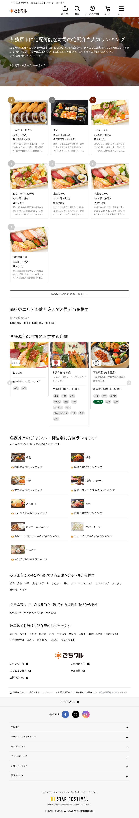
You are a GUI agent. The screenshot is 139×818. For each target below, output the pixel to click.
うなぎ (23, 589)
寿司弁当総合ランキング (87, 513)
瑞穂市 (54, 639)
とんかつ (56, 583)
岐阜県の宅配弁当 (64, 692)
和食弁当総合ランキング (28, 467)
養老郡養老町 (68, 639)
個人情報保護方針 (66, 804)
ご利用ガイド (78, 663)
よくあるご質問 (18, 670)
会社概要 (50, 804)
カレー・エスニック (82, 583)
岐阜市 (23, 633)
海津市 (42, 633)
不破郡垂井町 (17, 639)
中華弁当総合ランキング (28, 490)
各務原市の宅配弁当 (85, 692)
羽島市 (82, 633)
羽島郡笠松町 (112, 633)
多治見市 (61, 633)
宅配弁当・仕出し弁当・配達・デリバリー (32, 692)
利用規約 (76, 670)
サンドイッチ (102, 583)
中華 (27, 583)
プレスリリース (85, 804)
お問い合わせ (17, 677)
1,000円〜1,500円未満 (33, 322)
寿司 (66, 583)
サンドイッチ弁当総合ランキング (92, 536)
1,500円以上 (50, 322)
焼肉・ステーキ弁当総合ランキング (94, 490)
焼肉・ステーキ (40, 583)
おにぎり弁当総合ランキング (30, 559)
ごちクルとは (17, 663)
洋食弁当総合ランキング (87, 467)
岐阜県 (15, 625)
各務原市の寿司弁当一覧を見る (69, 294)
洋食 (19, 583)
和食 (12, 583)
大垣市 (13, 633)
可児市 (33, 633)
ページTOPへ (67, 701)
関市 (51, 633)
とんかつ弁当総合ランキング (30, 513)
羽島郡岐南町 (95, 633)
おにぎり (117, 583)
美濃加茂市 (42, 639)
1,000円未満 (15, 322)
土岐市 (72, 633)
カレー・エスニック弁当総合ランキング (37, 536)
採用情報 (76, 804)
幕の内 (13, 589)
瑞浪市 (30, 639)
